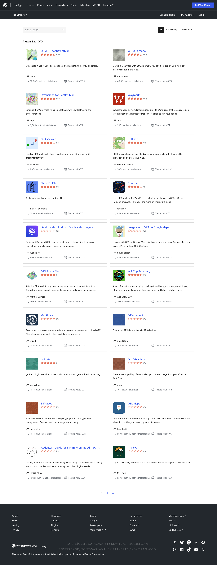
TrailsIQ (132, 447)
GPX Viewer (48, 139)
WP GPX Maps (137, 50)
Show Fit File (49, 183)
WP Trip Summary (139, 271)
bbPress (174, 525)
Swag (134, 530)
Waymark (134, 95)
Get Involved (136, 516)
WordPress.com (178, 516)
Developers (96, 525)
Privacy (15, 530)
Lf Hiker (133, 139)
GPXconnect (135, 315)
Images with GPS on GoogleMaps (148, 227)
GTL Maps (134, 403)
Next (114, 493)
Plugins (54, 525)
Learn (93, 516)
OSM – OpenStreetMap (55, 50)
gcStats (45, 359)
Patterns (55, 530)
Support (94, 520)
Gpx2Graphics (136, 359)
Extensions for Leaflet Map (58, 95)
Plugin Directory (19, 15)
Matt (172, 520)
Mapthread (47, 315)
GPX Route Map (50, 271)
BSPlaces (46, 403)
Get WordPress (203, 5)
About (15, 516)
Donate (134, 525)
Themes (55, 520)
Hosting (15, 525)
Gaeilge (43, 546)
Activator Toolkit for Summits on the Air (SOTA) (71, 447)
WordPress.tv (98, 530)
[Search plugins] (63, 30)
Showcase (56, 516)
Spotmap (133, 183)
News (14, 520)
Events (133, 520)
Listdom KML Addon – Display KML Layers (67, 227)
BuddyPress (176, 530)
